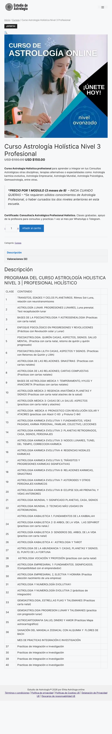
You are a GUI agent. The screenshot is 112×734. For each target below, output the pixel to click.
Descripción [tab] (14, 252)
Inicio (7, 20)
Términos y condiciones (17, 692)
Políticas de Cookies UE (67, 692)
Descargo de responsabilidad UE (58, 696)
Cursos (16, 20)
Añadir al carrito (31, 228)
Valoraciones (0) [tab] (17, 259)
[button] (5, 32)
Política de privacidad (42, 692)
